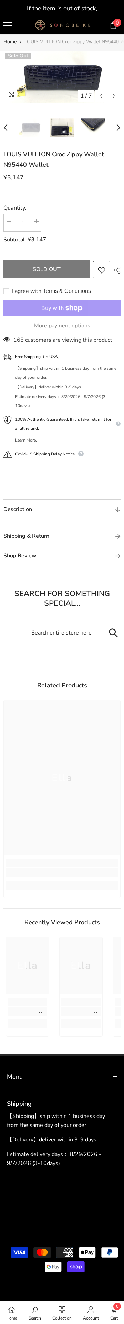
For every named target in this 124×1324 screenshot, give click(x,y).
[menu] (7, 25)
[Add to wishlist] (101, 269)
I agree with (26, 291)
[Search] (113, 633)
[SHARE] (115, 270)
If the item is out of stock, (62, 8)
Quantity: (15, 208)
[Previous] (101, 96)
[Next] (114, 96)
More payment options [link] (62, 326)
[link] (62, 872)
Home (10, 41)
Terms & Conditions (67, 291)
